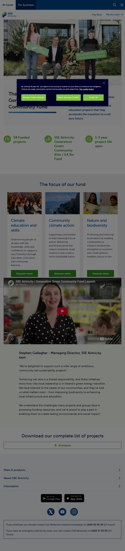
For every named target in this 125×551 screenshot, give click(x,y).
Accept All (93, 97)
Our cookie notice (86, 89)
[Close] (104, 82)
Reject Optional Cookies (68, 97)
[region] (62, 92)
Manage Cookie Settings (33, 97)
